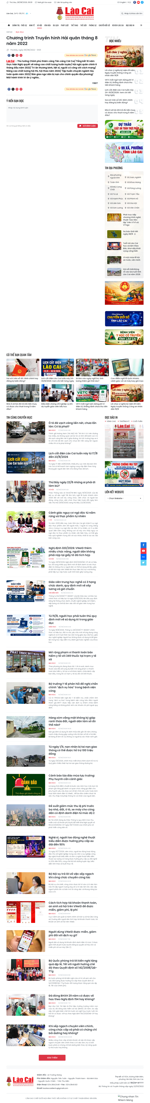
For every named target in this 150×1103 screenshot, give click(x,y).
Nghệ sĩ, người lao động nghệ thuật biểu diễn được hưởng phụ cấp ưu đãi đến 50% (72, 841)
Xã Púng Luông (134, 188)
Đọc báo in (130, 25)
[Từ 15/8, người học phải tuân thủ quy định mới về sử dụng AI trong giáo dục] (25, 625)
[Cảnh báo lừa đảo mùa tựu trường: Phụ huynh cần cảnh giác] (25, 785)
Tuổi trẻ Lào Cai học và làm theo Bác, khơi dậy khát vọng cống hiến (132, 247)
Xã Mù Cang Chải (116, 188)
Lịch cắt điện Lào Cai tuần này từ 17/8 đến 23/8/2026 (73, 455)
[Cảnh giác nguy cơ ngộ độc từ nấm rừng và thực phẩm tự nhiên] (25, 522)
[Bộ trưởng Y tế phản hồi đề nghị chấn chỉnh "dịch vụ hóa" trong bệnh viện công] (25, 693)
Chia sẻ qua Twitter (13, 55)
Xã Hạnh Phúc (116, 198)
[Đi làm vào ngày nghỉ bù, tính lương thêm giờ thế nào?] (92, 367)
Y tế (50, 520)
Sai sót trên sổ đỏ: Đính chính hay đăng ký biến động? (119, 101)
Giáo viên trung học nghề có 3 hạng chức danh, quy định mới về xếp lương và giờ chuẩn (72, 585)
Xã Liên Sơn (115, 203)
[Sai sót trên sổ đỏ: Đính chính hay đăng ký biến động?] (22, 367)
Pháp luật (65, 25)
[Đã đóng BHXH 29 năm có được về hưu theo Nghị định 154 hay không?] (25, 1005)
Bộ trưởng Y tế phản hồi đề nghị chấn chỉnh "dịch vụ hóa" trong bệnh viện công (73, 687)
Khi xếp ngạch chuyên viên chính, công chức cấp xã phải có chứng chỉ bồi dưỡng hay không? (73, 1029)
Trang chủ (8, 25)
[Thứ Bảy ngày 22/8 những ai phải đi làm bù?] (25, 491)
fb (134, 2)
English (123, 2)
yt (138, 2)
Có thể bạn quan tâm (19, 354)
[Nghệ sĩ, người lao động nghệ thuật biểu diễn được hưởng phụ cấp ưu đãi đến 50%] (25, 847)
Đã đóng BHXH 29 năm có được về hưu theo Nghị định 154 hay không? (72, 997)
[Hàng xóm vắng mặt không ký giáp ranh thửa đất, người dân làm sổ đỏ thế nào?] (25, 727)
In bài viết (17, 55)
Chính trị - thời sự (19, 25)
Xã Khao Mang (134, 182)
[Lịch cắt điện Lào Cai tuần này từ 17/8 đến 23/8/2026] (25, 463)
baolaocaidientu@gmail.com (55, 1088)
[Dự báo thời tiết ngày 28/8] (114, 234)
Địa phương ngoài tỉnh (115, 176)
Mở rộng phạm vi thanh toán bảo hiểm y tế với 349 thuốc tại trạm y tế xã (72, 656)
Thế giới (83, 25)
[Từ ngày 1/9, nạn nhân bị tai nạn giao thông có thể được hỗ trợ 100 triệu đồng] (25, 756)
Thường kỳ (124, 421)
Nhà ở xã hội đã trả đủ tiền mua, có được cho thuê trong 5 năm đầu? (120, 113)
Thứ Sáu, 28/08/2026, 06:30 (20, 2)
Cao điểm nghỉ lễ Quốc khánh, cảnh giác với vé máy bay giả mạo (127, 379)
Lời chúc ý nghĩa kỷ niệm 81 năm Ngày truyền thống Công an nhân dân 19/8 (120, 73)
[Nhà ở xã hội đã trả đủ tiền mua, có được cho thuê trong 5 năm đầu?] (22, 393)
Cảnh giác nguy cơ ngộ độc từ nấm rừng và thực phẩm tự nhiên (72, 514)
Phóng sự (92, 25)
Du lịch (56, 25)
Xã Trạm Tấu (133, 194)
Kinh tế (32, 25)
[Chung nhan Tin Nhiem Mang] (131, 1098)
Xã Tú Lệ (114, 194)
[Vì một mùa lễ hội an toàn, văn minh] (114, 260)
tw (143, 563)
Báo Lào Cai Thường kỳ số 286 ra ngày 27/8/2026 (124, 450)
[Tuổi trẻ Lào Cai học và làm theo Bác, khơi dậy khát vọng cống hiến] (114, 246)
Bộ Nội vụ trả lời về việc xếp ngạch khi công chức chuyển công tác (71, 875)
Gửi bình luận (89, 126)
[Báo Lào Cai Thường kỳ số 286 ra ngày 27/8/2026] (124, 440)
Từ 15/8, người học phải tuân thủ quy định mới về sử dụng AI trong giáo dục (73, 619)
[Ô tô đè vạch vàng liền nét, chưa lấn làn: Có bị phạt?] (25, 432)
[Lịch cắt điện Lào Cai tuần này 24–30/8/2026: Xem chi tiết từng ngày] (57, 367)
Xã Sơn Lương (116, 207)
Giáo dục (52, 627)
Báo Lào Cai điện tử (75, 13)
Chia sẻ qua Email (21, 55)
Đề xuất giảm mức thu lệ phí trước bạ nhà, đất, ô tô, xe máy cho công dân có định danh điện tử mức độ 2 (72, 809)
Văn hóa (47, 25)
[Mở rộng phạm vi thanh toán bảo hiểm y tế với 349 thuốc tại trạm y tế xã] (25, 661)
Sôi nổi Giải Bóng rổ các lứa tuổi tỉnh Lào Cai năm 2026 (132, 272)
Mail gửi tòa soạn (45, 2)
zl (142, 2)
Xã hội (39, 25)
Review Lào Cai (118, 25)
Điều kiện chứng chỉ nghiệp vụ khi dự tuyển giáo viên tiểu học (57, 405)
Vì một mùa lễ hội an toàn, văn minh (131, 258)
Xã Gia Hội (132, 203)
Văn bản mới (53, 593)
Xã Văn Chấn (133, 207)
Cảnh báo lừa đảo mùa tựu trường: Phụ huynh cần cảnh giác (72, 777)
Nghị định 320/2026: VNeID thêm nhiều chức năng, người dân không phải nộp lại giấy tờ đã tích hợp (72, 551)
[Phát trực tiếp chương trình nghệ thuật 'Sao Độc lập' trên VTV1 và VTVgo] (114, 217)
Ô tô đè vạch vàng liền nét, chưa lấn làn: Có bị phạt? (72, 424)
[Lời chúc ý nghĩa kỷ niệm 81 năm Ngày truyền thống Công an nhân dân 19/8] (124, 56)
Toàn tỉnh (114, 182)
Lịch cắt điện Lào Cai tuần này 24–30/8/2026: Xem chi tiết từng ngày (119, 92)
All (141, 25)
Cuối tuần (137, 421)
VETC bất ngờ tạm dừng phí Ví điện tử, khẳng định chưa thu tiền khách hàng (119, 82)
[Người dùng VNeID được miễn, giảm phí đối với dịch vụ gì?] (25, 941)
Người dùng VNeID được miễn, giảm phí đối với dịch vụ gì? (72, 933)
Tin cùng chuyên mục (19, 417)
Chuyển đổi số (104, 25)
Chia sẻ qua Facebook (9, 55)
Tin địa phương (114, 168)
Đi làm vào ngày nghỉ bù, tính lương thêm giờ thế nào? (89, 379)
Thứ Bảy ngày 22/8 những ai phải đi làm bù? (72, 484)
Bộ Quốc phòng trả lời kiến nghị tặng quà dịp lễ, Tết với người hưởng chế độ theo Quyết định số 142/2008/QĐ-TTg (73, 966)
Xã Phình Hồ (132, 198)
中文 (129, 2)
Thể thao (74, 25)
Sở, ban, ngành (134, 177)
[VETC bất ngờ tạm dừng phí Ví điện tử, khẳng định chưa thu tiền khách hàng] (92, 393)
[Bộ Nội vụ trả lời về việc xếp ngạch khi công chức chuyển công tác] (25, 883)
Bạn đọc (20, 32)
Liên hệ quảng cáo (64, 2)
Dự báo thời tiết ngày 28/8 (130, 232)
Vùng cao (111, 421)
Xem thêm (52, 1057)
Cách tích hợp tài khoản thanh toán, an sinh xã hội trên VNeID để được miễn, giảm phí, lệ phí (73, 906)
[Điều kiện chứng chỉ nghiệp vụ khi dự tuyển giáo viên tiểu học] (57, 393)
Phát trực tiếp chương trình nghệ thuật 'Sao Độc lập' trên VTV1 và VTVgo (132, 219)
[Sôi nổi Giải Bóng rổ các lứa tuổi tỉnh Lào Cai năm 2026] (114, 272)
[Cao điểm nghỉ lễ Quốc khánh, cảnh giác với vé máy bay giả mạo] (127, 367)
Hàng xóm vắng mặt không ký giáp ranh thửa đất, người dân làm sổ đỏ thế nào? (72, 721)
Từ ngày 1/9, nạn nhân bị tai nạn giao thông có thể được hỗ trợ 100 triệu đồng (73, 750)
